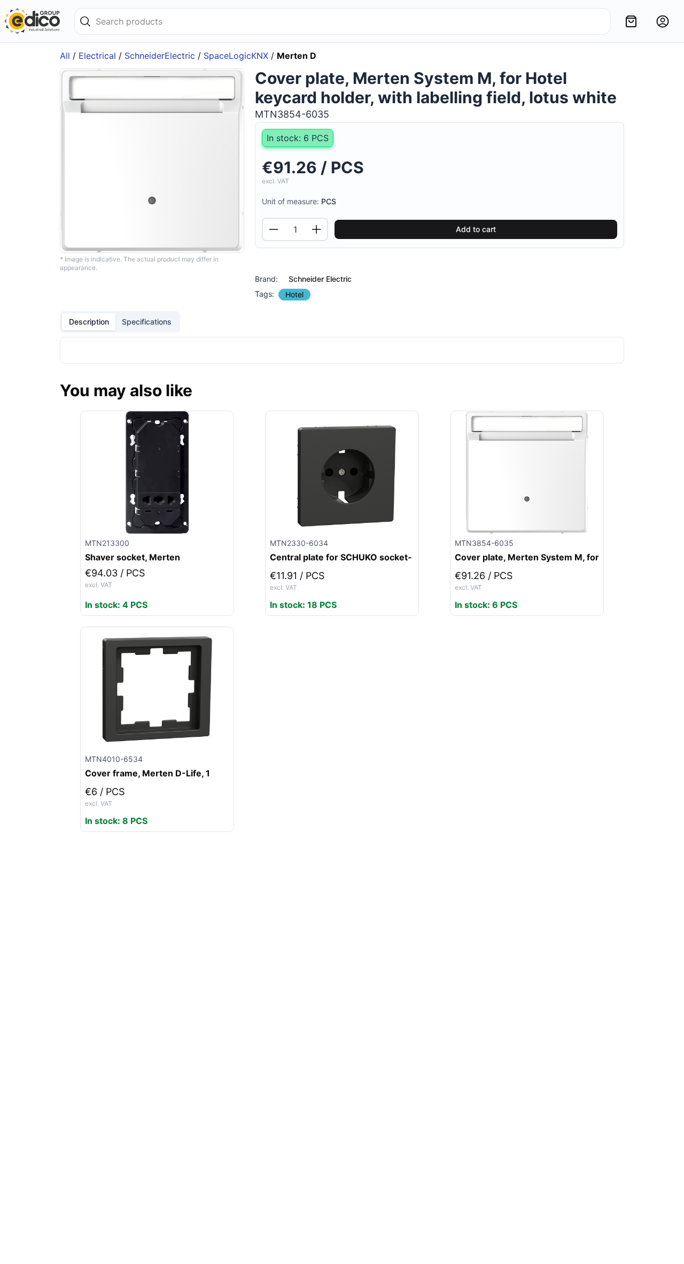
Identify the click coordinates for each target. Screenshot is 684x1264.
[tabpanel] (342, 350)
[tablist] (120, 322)
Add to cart (476, 229)
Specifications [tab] (147, 321)
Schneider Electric (320, 278)
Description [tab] (89, 321)
